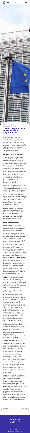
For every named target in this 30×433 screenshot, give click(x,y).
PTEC (4, 125)
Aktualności (10, 125)
